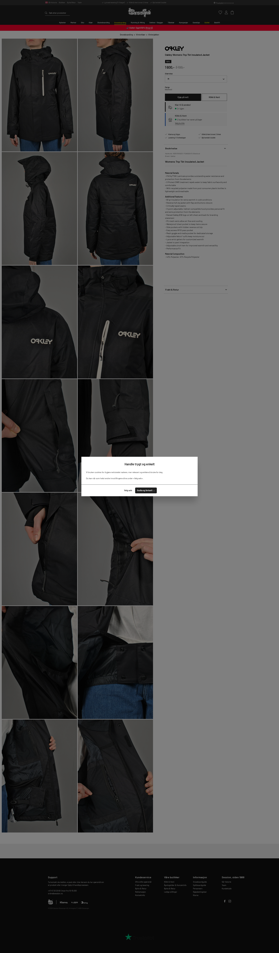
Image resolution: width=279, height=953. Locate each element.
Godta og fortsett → (146, 490)
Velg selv (128, 490)
